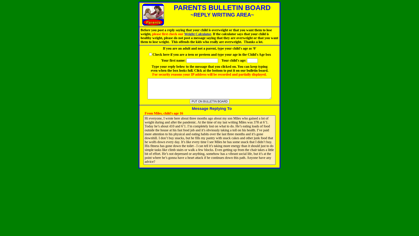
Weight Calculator (197, 34)
